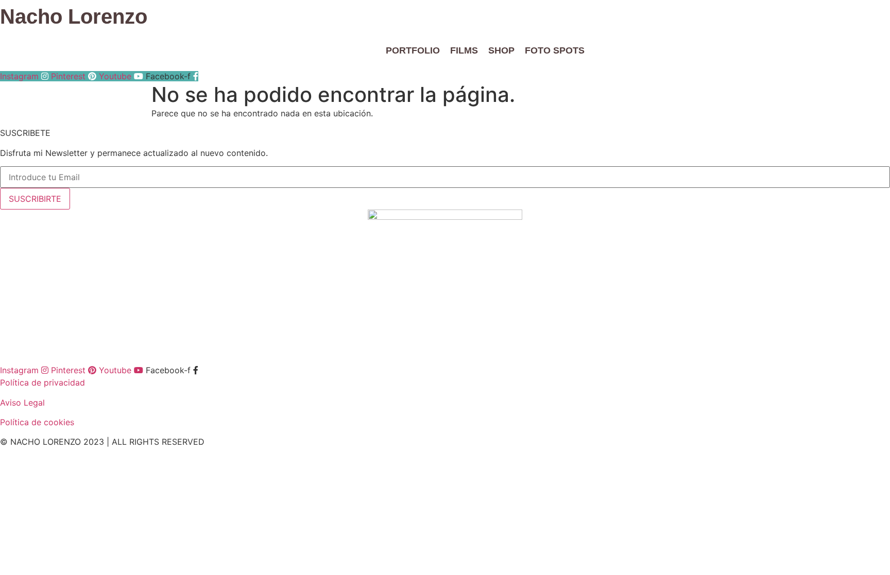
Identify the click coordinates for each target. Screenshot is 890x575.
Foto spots (555, 50)
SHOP (501, 50)
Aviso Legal (22, 402)
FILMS (464, 50)
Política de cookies (37, 422)
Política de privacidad (42, 382)
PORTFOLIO (413, 50)
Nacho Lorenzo (73, 16)
